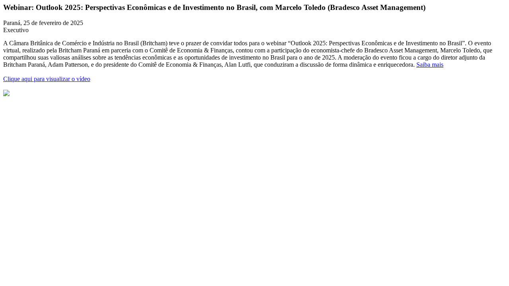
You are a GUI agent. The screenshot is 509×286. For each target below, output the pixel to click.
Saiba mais (429, 64)
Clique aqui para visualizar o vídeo (46, 78)
